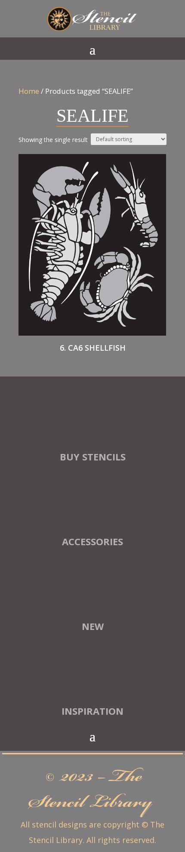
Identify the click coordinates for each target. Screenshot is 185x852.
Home (28, 91)
